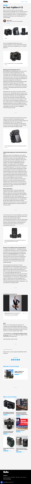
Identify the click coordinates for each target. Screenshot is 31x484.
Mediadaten (13, 477)
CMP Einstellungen (7, 478)
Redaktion (5, 475)
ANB (21, 477)
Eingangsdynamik (13, 253)
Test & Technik (5, 5)
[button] (12, 359)
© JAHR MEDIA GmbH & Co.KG (8, 482)
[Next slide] (26, 313)
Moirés (21, 106)
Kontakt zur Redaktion (6, 477)
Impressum (24, 477)
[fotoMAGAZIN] (5, 1)
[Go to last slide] (24, 313)
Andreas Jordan (9, 20)
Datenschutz (18, 477)
